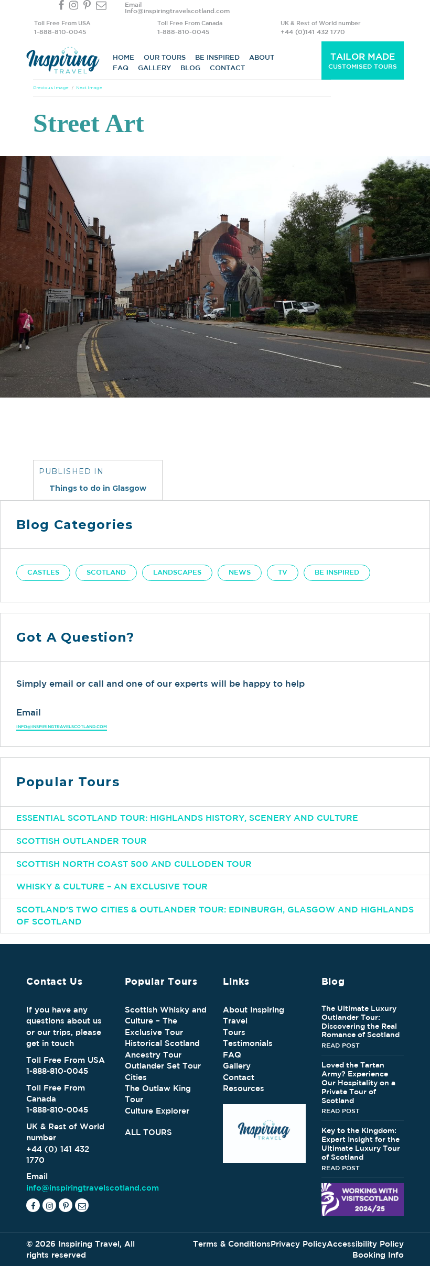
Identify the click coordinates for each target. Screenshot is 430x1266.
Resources (243, 1088)
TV (282, 572)
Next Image (89, 87)
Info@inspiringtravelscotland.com (177, 10)
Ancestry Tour (153, 1054)
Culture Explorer (157, 1110)
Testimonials (248, 1043)
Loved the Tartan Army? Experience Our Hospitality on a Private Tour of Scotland (358, 1082)
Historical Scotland (162, 1043)
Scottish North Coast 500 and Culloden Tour (134, 863)
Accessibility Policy (365, 1243)
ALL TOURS (148, 1132)
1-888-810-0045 (60, 31)
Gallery (154, 68)
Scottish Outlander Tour (81, 840)
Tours (234, 1032)
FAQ (120, 68)
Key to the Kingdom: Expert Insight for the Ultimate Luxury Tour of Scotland (360, 1143)
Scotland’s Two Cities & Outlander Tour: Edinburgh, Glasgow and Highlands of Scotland (215, 915)
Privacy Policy (299, 1243)
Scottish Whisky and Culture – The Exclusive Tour (166, 1021)
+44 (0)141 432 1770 (313, 31)
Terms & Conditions (232, 1243)
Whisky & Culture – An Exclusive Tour (112, 886)
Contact (227, 68)
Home (123, 57)
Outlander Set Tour (163, 1065)
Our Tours (165, 57)
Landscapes (177, 572)
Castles (43, 572)
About (261, 57)
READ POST (340, 1045)
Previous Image (51, 87)
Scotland (106, 572)
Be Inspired (217, 57)
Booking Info (378, 1254)
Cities (136, 1077)
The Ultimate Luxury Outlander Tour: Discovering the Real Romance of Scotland (360, 1021)
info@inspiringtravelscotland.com (61, 726)
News (240, 572)
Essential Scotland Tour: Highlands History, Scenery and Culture (187, 817)
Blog (190, 68)
